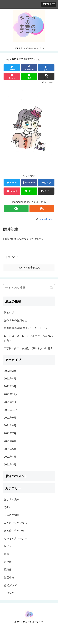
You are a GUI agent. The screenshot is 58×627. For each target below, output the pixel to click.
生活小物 (9, 577)
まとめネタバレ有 (14, 530)
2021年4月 (10, 456)
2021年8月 (10, 425)
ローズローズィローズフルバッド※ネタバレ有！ (28, 338)
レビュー (9, 546)
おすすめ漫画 (11, 499)
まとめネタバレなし (15, 522)
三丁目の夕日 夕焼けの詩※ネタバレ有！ (28, 348)
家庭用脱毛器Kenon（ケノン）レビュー (27, 328)
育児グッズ (10, 585)
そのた (8, 507)
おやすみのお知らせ (15, 320)
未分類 (8, 561)
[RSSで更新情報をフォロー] (41, 208)
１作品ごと (10, 593)
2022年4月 (10, 378)
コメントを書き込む (29, 267)
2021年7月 (10, 433)
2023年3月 (10, 371)
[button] (51, 287)
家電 (6, 554)
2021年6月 (10, 441)
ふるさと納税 (11, 515)
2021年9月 (10, 417)
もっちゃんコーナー (15, 538)
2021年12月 (11, 394)
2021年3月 (10, 464)
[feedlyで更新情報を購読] (16, 208)
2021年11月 (10, 402)
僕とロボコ (10, 312)
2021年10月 (11, 410)
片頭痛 (8, 569)
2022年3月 (10, 386)
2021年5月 (10, 449)
